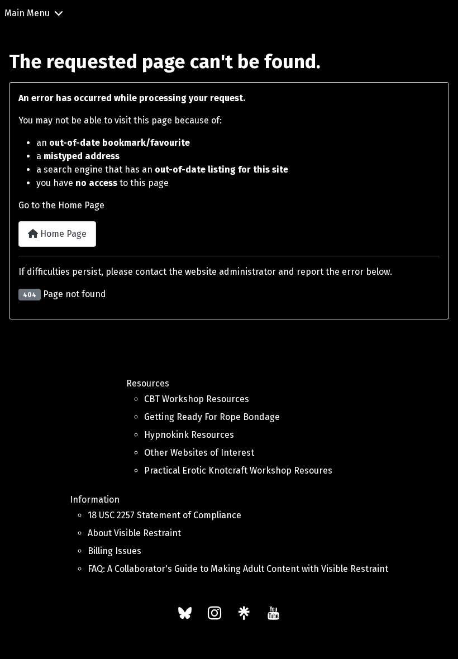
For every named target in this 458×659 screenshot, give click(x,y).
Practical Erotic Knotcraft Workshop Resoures (238, 470)
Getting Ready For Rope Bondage (212, 417)
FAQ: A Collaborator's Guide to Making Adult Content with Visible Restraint (238, 569)
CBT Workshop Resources (196, 399)
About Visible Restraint (134, 533)
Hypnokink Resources (189, 434)
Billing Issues (114, 551)
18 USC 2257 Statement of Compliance (164, 515)
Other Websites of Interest (199, 452)
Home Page (62, 233)
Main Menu (27, 13)
